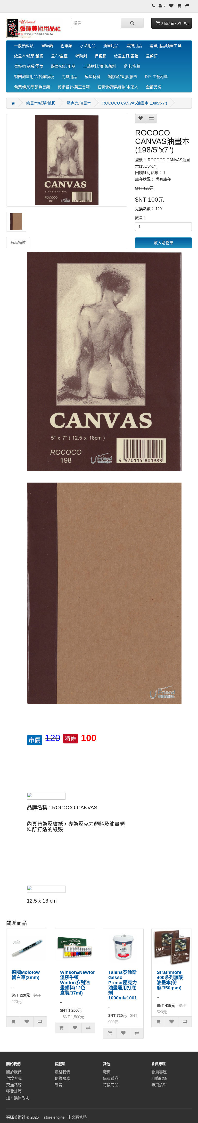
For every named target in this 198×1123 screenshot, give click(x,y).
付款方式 (14, 1078)
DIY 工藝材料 (156, 76)
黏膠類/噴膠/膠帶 (122, 76)
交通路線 (14, 1085)
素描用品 (134, 46)
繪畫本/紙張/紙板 (28, 56)
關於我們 (14, 1072)
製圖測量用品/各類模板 (34, 76)
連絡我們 (62, 1072)
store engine (54, 1117)
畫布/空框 (59, 56)
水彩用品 (87, 46)
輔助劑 (81, 56)
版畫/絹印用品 (63, 66)
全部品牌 (153, 87)
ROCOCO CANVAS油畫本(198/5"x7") (134, 103)
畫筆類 (47, 46)
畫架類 (152, 56)
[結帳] (187, 6)
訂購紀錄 (159, 1078)
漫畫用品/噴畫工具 (166, 46)
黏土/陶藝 (132, 66)
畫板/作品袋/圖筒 (28, 66)
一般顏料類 (24, 46)
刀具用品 (69, 76)
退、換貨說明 (17, 1097)
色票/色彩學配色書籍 (32, 87)
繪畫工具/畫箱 (126, 56)
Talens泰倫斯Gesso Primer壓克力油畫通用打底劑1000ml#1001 (122, 985)
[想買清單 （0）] (171, 6)
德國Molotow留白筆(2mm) (26, 975)
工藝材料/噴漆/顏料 (99, 66)
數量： (141, 218)
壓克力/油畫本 (79, 103)
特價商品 (110, 1085)
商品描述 (18, 242)
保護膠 (100, 56)
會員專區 (159, 1072)
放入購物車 (163, 243)
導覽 (58, 1085)
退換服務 (62, 1078)
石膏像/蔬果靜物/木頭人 (117, 87)
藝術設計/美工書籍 (74, 87)
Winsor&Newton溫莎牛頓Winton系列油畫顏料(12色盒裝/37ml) (78, 982)
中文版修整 (77, 1117)
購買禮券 (110, 1078)
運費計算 (14, 1091)
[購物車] (179, 6)
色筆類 (66, 46)
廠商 (107, 1072)
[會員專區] (162, 6)
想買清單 (159, 1085)
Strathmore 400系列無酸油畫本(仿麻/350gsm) (170, 980)
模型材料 (92, 76)
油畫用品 (111, 46)
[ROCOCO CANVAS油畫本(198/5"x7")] (66, 160)
